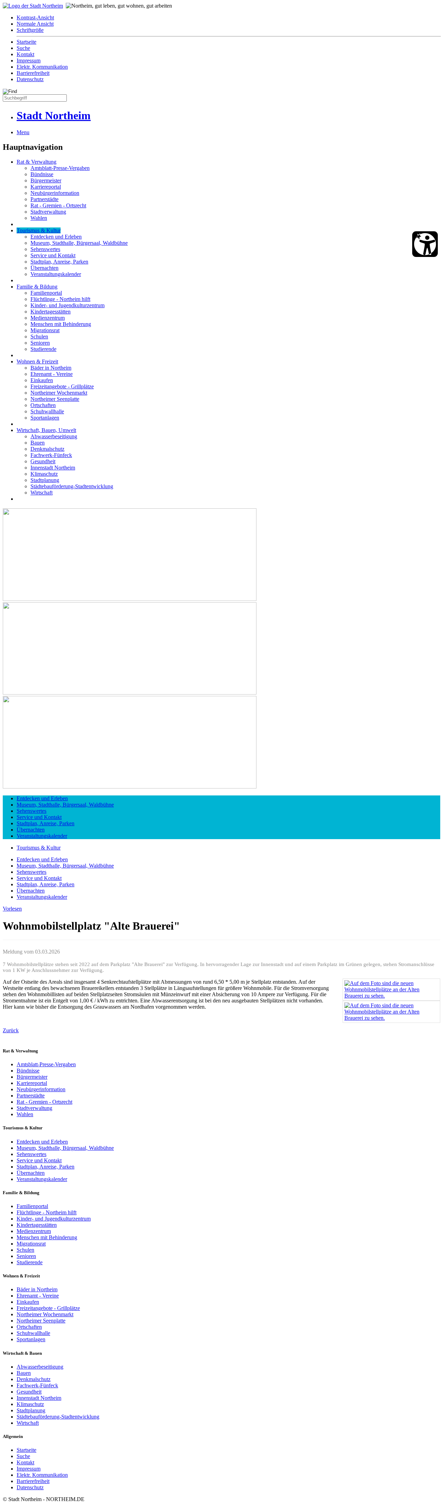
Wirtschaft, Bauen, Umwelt (46, 430)
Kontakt (25, 54)
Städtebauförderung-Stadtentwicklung (71, 486)
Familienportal (46, 293)
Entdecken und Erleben (56, 237)
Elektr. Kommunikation (42, 67)
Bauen (37, 443)
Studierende (43, 349)
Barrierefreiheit (33, 73)
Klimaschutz (44, 474)
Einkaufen (41, 380)
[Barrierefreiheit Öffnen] (425, 244)
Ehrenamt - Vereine (51, 374)
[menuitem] (228, 18)
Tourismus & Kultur (39, 230)
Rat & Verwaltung (36, 162)
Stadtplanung (44, 480)
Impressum (28, 60)
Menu (23, 132)
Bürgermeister (45, 180)
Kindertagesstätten (50, 311)
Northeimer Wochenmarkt (58, 393)
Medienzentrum (47, 318)
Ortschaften (43, 405)
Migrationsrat (45, 330)
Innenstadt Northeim (52, 468)
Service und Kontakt (52, 255)
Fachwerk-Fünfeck (51, 455)
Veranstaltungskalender (55, 274)
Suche (23, 48)
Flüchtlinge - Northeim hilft (60, 299)
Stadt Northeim (54, 115)
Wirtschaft (41, 493)
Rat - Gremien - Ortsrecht (58, 205)
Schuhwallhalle (47, 411)
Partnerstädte (44, 199)
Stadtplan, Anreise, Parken (59, 262)
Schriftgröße (30, 30)
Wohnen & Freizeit (37, 361)
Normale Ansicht (35, 24)
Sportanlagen (44, 418)
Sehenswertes (45, 249)
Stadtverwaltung (48, 212)
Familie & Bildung (37, 287)
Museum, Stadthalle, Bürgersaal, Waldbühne (79, 243)
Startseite (26, 42)
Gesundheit (42, 461)
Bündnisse (41, 174)
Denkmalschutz (47, 449)
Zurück (11, 1030)
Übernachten (44, 268)
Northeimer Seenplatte (54, 399)
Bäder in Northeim (50, 368)
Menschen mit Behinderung (60, 324)
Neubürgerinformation (54, 193)
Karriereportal (45, 187)
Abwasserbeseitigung (53, 436)
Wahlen (38, 218)
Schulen (39, 336)
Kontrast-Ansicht (35, 17)
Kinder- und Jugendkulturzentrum (67, 305)
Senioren (40, 343)
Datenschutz (30, 79)
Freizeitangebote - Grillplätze (62, 386)
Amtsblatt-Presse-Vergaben (60, 168)
